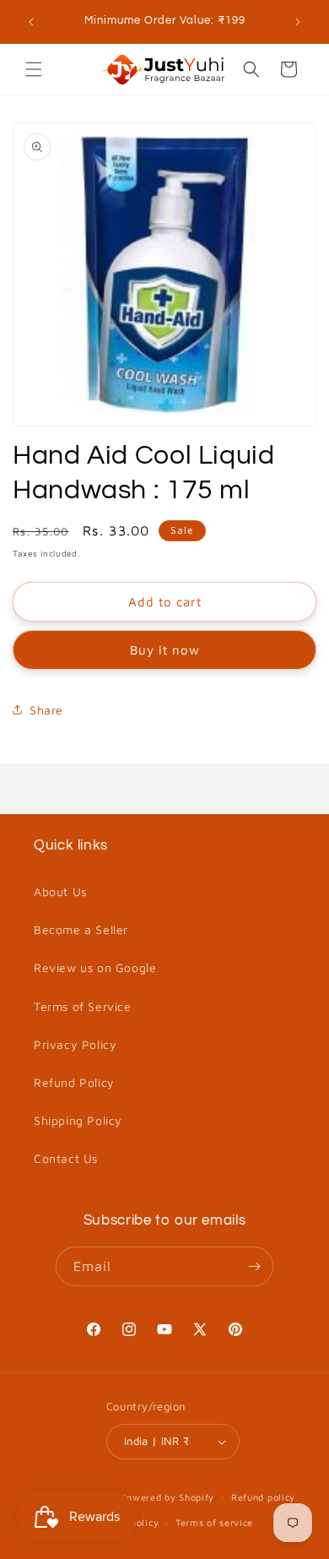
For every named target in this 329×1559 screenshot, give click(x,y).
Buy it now (165, 650)
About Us (60, 891)
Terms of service (214, 1522)
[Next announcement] (297, 22)
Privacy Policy (75, 1044)
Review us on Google (95, 967)
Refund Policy (74, 1082)
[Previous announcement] (31, 22)
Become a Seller (81, 929)
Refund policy (263, 1496)
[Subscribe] (253, 1266)
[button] (33, 69)
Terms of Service (83, 1006)
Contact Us (66, 1158)
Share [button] (46, 710)
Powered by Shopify (168, 1496)
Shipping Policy (78, 1120)
